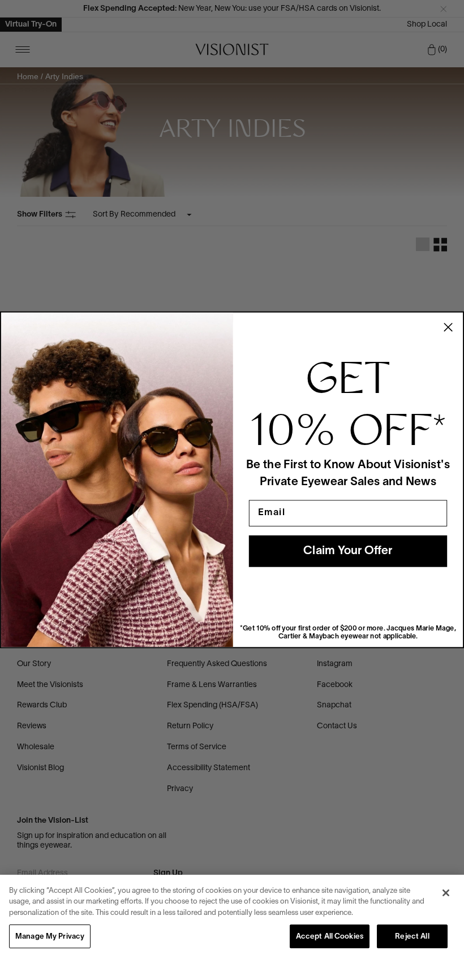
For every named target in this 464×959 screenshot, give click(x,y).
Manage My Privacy (49, 937)
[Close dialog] (448, 326)
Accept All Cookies (329, 937)
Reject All (412, 937)
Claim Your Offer (347, 551)
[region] (232, 917)
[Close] (445, 892)
